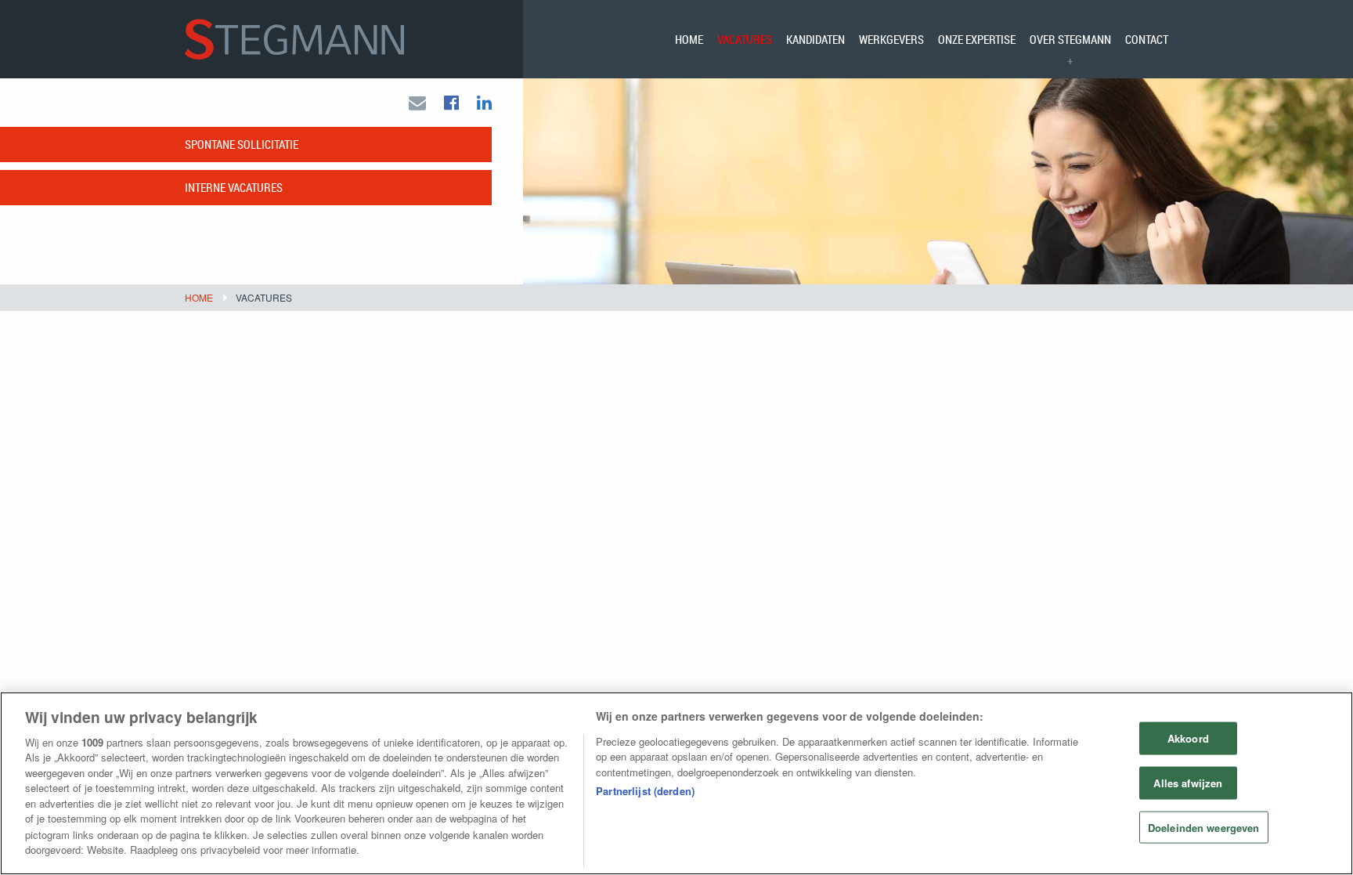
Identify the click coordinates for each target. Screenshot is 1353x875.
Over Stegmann (1070, 39)
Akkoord (1188, 738)
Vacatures (744, 39)
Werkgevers (891, 39)
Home (689, 39)
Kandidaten (815, 39)
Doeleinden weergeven (1204, 826)
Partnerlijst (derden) (645, 790)
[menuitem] (689, 39)
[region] (676, 783)
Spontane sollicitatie (241, 144)
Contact (1146, 39)
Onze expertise (977, 39)
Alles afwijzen (1187, 782)
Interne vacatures (234, 187)
